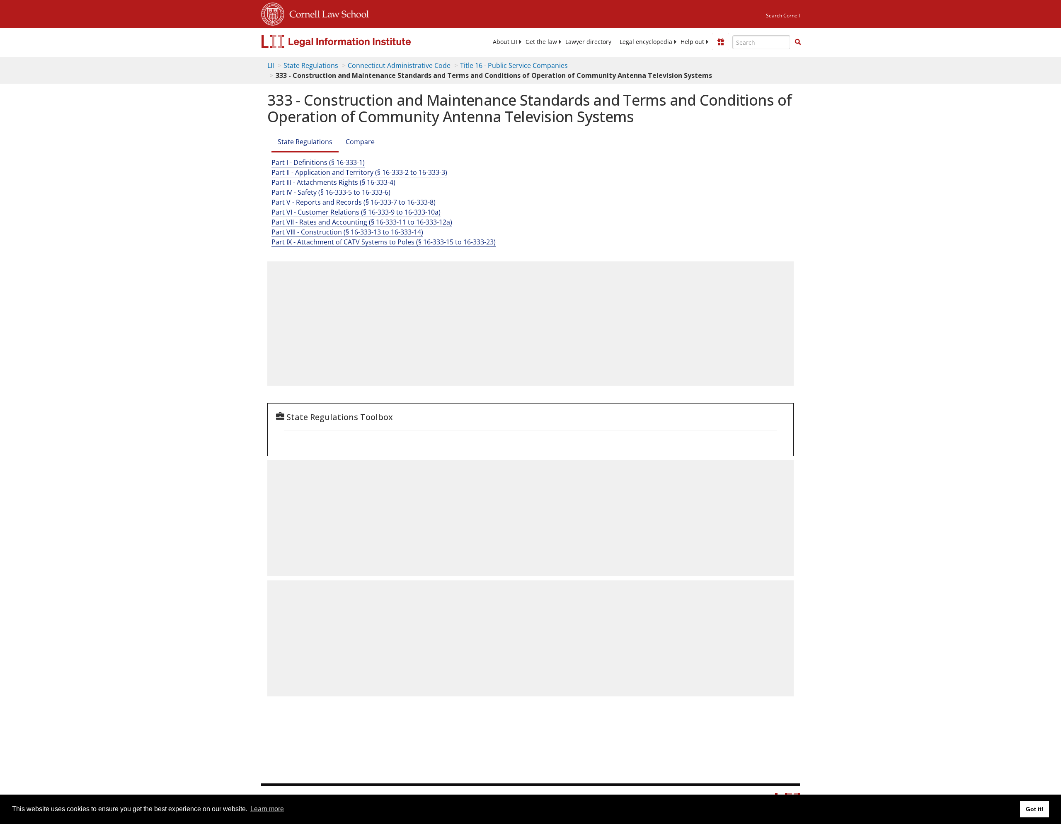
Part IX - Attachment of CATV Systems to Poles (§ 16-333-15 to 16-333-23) (383, 241)
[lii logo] (354, 41)
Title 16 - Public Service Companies (514, 65)
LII (270, 65)
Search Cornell (783, 15)
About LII (505, 42)
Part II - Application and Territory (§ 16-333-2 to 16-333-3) (359, 172)
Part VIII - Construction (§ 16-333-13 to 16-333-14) (347, 232)
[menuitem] (505, 42)
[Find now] (798, 42)
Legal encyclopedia (646, 42)
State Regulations (310, 65)
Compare (360, 141)
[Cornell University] (272, 13)
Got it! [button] (1035, 809)
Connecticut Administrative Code (399, 65)
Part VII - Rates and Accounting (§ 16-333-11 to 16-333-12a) (361, 222)
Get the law (541, 42)
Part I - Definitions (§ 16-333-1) (318, 162)
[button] (798, 42)
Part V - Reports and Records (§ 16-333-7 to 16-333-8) (353, 202)
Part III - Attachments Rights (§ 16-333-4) (333, 182)
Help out (692, 42)
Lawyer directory (588, 42)
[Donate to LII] (720, 42)
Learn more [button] (267, 808)
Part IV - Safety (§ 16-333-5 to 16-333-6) (330, 192)
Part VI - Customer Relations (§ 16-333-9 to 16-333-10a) (356, 212)
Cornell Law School (326, 13)
